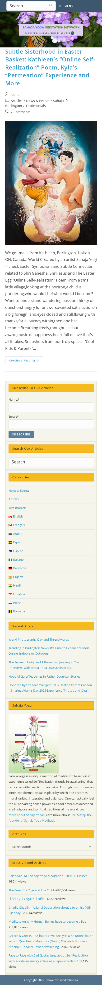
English (17, 516)
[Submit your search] (51, 5)
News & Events (38, 100)
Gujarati (18, 577)
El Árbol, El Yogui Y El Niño (27, 899)
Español (18, 542)
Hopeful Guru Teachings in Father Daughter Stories (44, 676)
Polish (17, 603)
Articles (17, 100)
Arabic (17, 534)
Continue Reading (26, 361)
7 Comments (21, 112)
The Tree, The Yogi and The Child (31, 890)
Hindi (16, 585)
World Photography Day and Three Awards (39, 639)
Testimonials (36, 105)
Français (18, 525)
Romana (18, 611)
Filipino (17, 551)
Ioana (15, 94)
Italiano (18, 559)
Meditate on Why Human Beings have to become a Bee (47, 921)
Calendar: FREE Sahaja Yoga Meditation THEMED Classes (48, 876)
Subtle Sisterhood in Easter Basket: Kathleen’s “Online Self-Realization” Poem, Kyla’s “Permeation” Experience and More (50, 67)
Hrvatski (18, 594)
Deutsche (19, 568)
